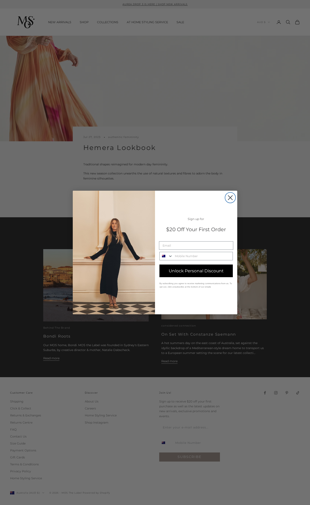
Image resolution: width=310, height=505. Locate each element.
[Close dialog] (230, 197)
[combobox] (166, 256)
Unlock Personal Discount (196, 270)
